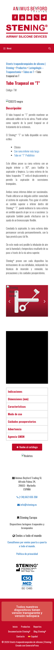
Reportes (37, 626)
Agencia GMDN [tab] (16, 437)
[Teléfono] (37, 17)
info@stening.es (28, 504)
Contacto (20, 636)
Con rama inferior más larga (26, 151)
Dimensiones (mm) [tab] (18, 399)
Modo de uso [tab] (15, 414)
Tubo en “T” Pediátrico (24, 155)
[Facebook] (15, 17)
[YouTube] (22, 17)
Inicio (15, 626)
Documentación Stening (19, 631)
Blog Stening (40, 631)
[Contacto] (29, 17)
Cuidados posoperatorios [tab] (22, 422)
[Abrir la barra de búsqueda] (49, 48)
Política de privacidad (27, 554)
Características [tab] (17, 406)
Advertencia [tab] (14, 429)
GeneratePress (32, 645)
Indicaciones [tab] (15, 391)
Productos (25, 626)
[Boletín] (44, 17)
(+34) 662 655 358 (28, 497)
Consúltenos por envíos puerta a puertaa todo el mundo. (27, 544)
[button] (9, 301)
